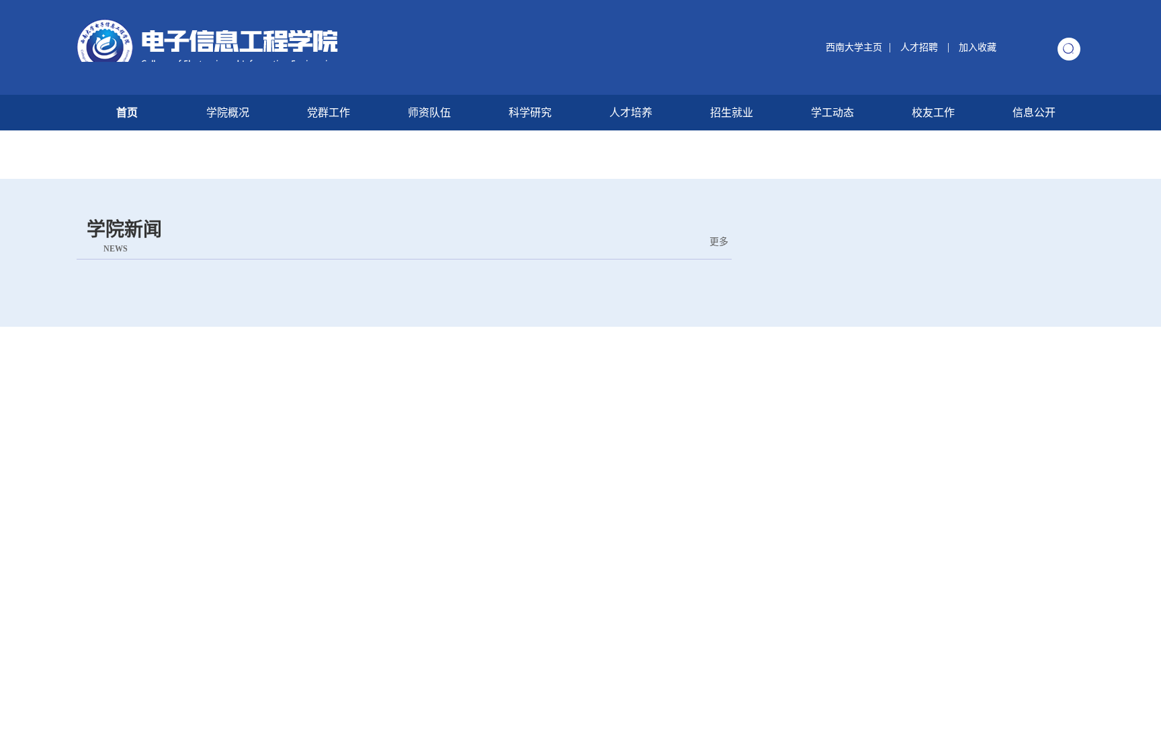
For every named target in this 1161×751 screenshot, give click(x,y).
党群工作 (328, 112)
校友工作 (933, 112)
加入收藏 (977, 47)
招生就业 (731, 112)
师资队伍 (429, 112)
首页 (127, 112)
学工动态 (832, 112)
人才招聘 (920, 47)
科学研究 (530, 112)
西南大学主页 (854, 47)
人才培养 (630, 112)
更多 (719, 242)
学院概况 (227, 112)
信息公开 (1034, 112)
